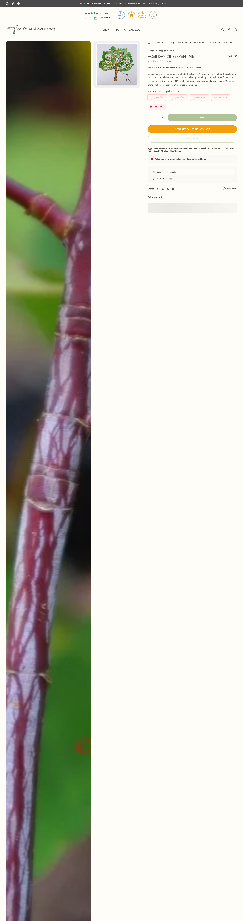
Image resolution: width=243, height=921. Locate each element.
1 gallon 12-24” (157, 97)
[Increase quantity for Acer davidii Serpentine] (163, 117)
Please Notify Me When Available (192, 129)
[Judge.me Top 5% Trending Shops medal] (153, 15)
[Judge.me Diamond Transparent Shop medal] (121, 15)
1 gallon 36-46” (199, 97)
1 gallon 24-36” (178, 97)
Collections (160, 42)
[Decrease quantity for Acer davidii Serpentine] (151, 117)
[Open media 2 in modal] (116, 64)
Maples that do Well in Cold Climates (187, 42)
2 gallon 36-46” (221, 97)
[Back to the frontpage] (149, 42)
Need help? (232, 188)
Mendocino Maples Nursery (161, 50)
